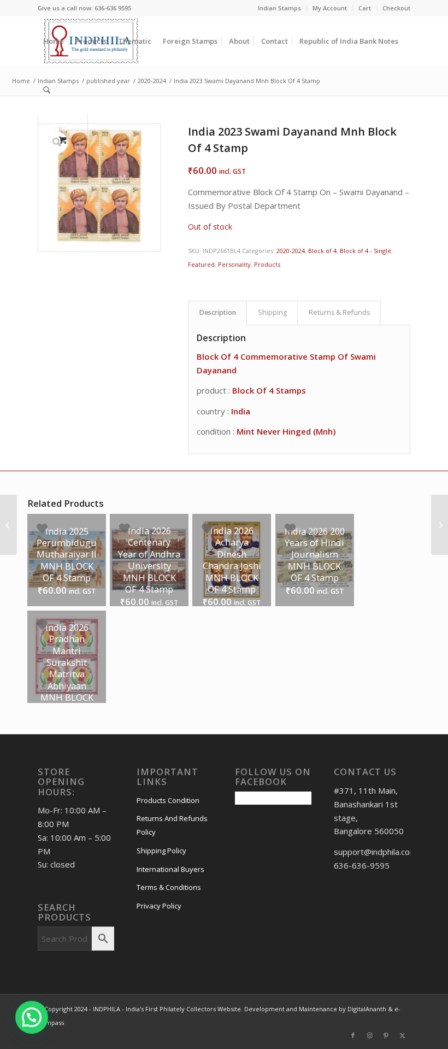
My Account (330, 8)
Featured (201, 264)
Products (267, 264)
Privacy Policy (159, 906)
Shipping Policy (161, 850)
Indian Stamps (279, 8)
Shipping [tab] (272, 312)
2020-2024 (290, 251)
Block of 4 (322, 251)
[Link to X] (402, 1035)
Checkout (396, 8)
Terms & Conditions (169, 887)
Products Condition (168, 800)
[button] (31, 1017)
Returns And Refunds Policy (172, 825)
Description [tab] (217, 312)
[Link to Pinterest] (386, 1035)
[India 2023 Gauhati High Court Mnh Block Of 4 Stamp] (8, 525)
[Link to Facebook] (353, 1035)
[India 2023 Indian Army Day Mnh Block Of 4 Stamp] (439, 525)
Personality (234, 264)
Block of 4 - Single (365, 251)
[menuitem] (279, 8)
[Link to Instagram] (369, 1035)
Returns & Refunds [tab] (339, 312)
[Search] (47, 90)
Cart (364, 8)
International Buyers (170, 869)
